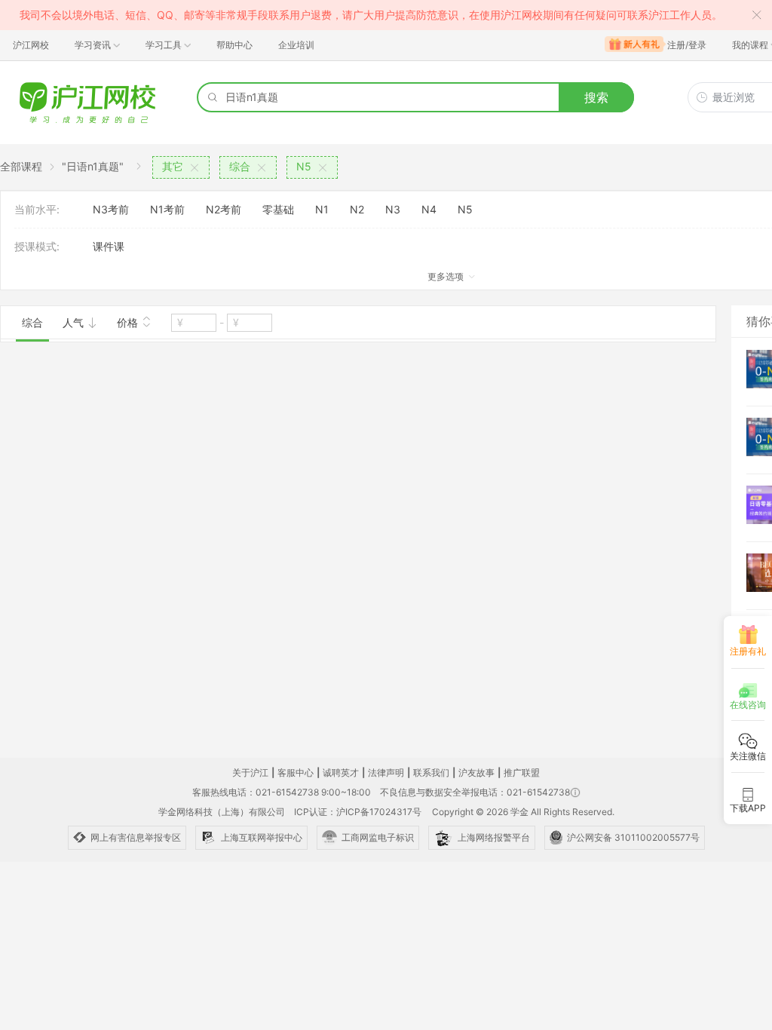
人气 (75, 322)
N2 (357, 209)
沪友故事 (476, 772)
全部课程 (21, 166)
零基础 (278, 209)
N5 (465, 209)
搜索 (596, 97)
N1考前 (167, 209)
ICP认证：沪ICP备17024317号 (357, 811)
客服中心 (295, 772)
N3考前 (111, 209)
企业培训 (296, 45)
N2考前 (223, 209)
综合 (32, 322)
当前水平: (37, 209)
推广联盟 (522, 772)
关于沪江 (250, 772)
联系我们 (431, 772)
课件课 (108, 246)
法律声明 (386, 772)
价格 (129, 322)
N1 (322, 209)
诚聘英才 (341, 772)
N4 (429, 209)
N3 (392, 209)
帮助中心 (234, 45)
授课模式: (37, 246)
